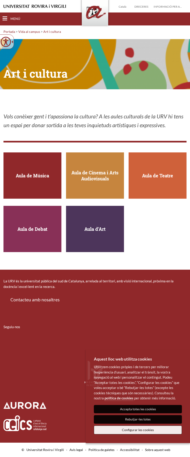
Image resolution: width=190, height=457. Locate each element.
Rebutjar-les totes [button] (138, 419)
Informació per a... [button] (168, 6)
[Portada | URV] (95, 13)
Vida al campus (29, 32)
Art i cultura (52, 32)
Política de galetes (101, 450)
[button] (182, 18)
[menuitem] (6, 340)
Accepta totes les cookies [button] (138, 409)
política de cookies (118, 398)
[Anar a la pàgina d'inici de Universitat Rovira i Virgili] (34, 6)
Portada (9, 32)
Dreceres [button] (141, 6)
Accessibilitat (129, 450)
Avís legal (76, 450)
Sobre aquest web (157, 450)
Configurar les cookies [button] (138, 430)
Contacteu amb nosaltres (35, 299)
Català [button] (122, 6)
